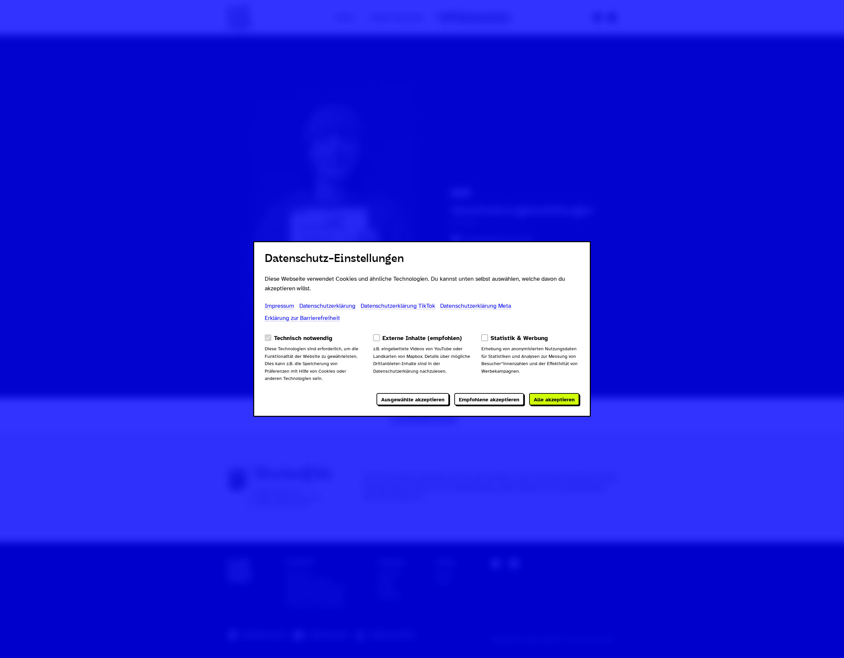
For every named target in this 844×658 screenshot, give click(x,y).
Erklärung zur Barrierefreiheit (302, 318)
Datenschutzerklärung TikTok (398, 305)
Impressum (279, 305)
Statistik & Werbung (519, 338)
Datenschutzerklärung (327, 305)
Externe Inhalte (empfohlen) (422, 338)
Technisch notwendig (303, 338)
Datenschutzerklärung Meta (475, 305)
